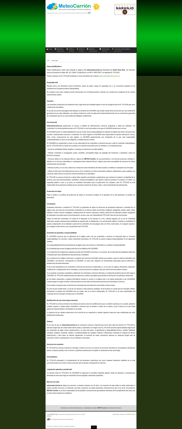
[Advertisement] (91, 33)
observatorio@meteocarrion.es (109, 76)
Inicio (48, 60)
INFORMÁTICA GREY (130, 414)
